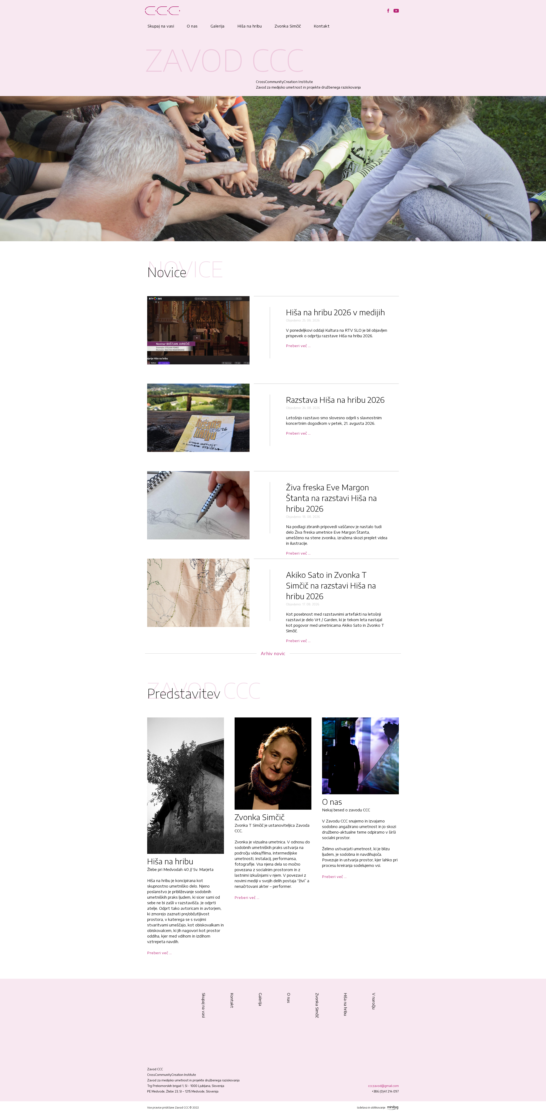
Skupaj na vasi (161, 25)
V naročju (374, 1001)
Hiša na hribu (249, 25)
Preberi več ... (298, 345)
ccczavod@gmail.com (383, 1086)
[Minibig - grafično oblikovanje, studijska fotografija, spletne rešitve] (392, 1107)
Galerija (218, 25)
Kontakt (322, 25)
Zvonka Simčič (287, 25)
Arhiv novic (273, 653)
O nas (192, 25)
